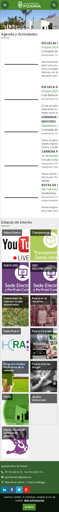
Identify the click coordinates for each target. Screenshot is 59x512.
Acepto (29, 506)
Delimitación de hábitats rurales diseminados (13, 301)
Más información (34, 500)
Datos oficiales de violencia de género (14, 433)
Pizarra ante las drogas (41, 365)
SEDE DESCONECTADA (41, 267)
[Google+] (26, 492)
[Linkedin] (4, 492)
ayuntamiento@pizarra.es (18, 477)
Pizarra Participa (41, 331)
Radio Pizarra (11, 331)
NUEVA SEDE (11, 265)
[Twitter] (19, 492)
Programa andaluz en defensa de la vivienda (14, 367)
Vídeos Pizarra (12, 232)
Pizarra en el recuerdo (39, 299)
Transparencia (40, 232)
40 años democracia (39, 398)
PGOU (7, 397)
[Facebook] (12, 492)
